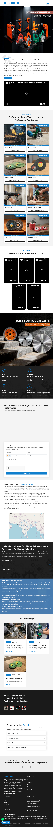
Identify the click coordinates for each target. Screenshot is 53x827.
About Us (29, 782)
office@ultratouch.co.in (34, 806)
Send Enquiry (26, 473)
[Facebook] (27, 810)
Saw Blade (19, 818)
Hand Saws (33, 818)
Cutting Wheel (7, 807)
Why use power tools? (13, 738)
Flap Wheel (7, 818)
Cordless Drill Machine (41, 816)
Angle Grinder (7, 800)
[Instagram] (33, 810)
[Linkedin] (36, 810)
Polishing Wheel (13, 818)
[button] (21, 525)
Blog (28, 784)
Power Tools (7, 820)
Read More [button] (7, 78)
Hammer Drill (7, 809)
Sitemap (6, 825)
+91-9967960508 (33, 803)
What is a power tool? (12, 733)
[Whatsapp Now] (2, 819)
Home (28, 779)
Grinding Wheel (7, 804)
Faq (28, 786)
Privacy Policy (11, 825)
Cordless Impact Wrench (42, 818)
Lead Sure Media (17, 823)
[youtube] (30, 810)
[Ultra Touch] (11, 2)
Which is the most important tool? (15, 743)
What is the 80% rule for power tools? (16, 747)
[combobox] (8, 456)
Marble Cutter (7, 802)
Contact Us (29, 789)
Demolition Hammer (26, 818)
